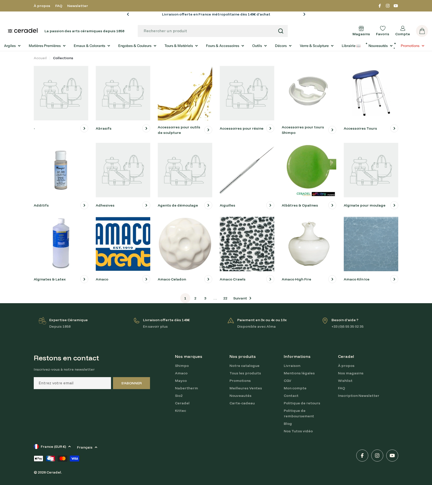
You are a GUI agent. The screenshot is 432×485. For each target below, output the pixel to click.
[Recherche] (281, 31)
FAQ (58, 5)
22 (225, 298)
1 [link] (185, 298)
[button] (128, 14)
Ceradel (53, 472)
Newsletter (77, 5)
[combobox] (213, 31)
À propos (42, 5)
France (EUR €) (53, 446)
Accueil (40, 58)
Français (84, 447)
